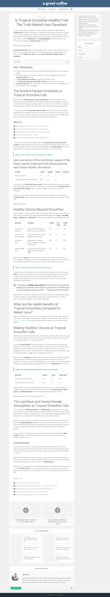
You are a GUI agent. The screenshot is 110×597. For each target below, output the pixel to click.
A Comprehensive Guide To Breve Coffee (27, 483)
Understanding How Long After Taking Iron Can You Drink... (30, 539)
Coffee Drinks (42, 17)
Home (80, 47)
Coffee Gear (51, 9)
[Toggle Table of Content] (66, 62)
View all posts (15, 588)
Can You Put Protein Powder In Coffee (26, 135)
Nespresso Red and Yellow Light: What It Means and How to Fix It (34, 489)
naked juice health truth (20, 320)
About (79, 50)
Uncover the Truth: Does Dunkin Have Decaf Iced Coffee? (31, 129)
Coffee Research (63, 9)
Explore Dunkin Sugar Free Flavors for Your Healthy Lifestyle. (32, 132)
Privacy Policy (81, 54)
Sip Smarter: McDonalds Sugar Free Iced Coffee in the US (31, 494)
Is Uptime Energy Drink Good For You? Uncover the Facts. (31, 492)
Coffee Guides (42, 9)
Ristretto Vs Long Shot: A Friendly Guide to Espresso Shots (32, 138)
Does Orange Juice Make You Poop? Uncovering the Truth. (32, 126)
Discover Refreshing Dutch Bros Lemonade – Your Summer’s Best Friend (36, 486)
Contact (80, 57)
